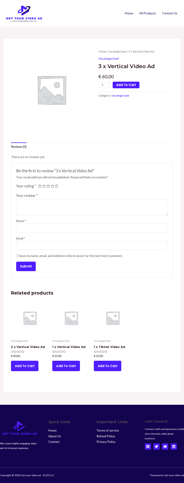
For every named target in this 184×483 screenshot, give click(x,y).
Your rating (26, 186)
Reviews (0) (19, 147)
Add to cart (126, 85)
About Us (54, 436)
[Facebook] (148, 446)
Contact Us (169, 13)
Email (20, 238)
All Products (147, 13)
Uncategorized (117, 51)
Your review (27, 195)
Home (129, 13)
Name (21, 221)
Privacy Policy (106, 442)
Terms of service (107, 430)
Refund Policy (105, 436)
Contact (53, 442)
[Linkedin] (174, 446)
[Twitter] (156, 446)
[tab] (19, 146)
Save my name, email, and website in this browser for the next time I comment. (71, 256)
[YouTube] (165, 446)
